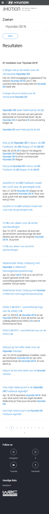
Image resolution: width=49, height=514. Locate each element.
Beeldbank (7, 485)
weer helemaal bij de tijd (23, 110)
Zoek (10, 36)
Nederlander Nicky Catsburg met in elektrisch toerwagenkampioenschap (21, 267)
